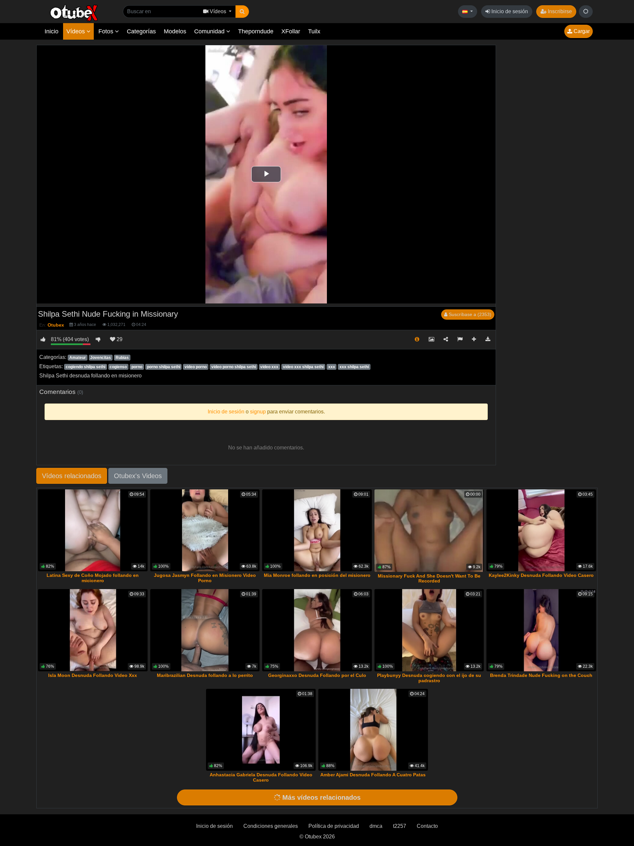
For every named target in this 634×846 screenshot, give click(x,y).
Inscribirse (559, 11)
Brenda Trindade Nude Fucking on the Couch (541, 675)
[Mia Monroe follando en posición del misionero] (317, 530)
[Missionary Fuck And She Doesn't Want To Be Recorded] (429, 530)
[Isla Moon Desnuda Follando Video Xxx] (93, 630)
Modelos (175, 31)
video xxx (269, 367)
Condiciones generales (270, 826)
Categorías (141, 31)
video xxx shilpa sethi (303, 367)
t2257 (399, 826)
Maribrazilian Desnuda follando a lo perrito (205, 675)
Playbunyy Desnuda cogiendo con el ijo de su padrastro (429, 678)
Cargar (581, 31)
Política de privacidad (333, 826)
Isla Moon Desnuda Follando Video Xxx (92, 675)
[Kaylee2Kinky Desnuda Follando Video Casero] (541, 530)
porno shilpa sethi (163, 367)
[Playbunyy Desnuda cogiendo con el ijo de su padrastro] (429, 630)
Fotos (106, 31)
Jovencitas (100, 357)
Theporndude (255, 31)
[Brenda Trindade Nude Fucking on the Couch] (541, 630)
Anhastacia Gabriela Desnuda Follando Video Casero (261, 777)
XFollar (290, 31)
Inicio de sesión (509, 11)
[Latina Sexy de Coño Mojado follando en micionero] (93, 530)
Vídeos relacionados (71, 475)
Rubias (122, 357)
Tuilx (314, 31)
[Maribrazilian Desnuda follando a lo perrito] (205, 630)
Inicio (51, 31)
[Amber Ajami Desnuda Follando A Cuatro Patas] (373, 730)
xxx (331, 367)
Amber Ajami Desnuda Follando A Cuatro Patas (373, 774)
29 (119, 339)
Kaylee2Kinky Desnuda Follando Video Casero (541, 575)
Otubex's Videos (138, 475)
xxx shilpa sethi (354, 367)
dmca (376, 826)
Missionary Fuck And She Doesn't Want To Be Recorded (429, 578)
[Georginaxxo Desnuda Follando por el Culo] (317, 630)
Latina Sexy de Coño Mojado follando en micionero (93, 578)
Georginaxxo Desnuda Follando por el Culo (317, 675)
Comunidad (210, 31)
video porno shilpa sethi (233, 367)
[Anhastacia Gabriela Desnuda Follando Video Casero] (261, 730)
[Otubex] (74, 12)
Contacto (427, 826)
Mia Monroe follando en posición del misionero (317, 575)
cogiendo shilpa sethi (85, 367)
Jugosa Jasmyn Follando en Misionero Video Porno (205, 578)
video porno (196, 367)
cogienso (118, 367)
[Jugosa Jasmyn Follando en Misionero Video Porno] (205, 530)
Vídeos (76, 31)
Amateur (77, 357)
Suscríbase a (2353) (469, 314)
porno (136, 367)
